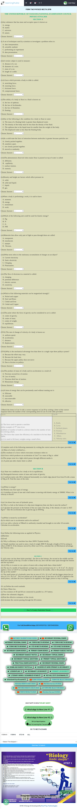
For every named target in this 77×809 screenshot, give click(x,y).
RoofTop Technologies (49, 806)
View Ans (71, 442)
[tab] (4, 735)
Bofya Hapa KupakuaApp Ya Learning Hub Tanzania (38, 723)
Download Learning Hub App (66, 792)
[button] (4, 778)
